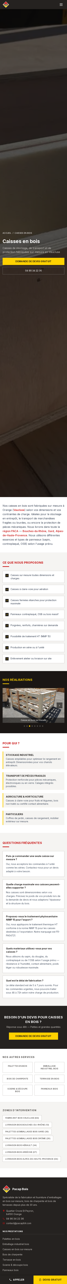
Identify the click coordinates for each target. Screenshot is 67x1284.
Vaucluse (19, 510)
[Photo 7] (40, 726)
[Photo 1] (24, 726)
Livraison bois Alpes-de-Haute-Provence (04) (31, 1159)
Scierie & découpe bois (15, 1264)
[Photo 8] (42, 726)
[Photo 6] (37, 726)
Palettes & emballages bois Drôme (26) (27, 1138)
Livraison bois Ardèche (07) (21, 1152)
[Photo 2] (27, 726)
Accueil (7, 233)
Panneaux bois (11, 1270)
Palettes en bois (11, 1238)
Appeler (18, 1279)
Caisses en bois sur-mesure (17, 1249)
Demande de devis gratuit (33, 261)
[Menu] (61, 4)
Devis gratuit (52, 1279)
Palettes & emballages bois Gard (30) (27, 1131)
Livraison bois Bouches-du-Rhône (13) (27, 1125)
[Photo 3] (29, 726)
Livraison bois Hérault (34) (21, 1145)
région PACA (10, 531)
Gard (51, 531)
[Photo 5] (34, 726)
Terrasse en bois (12, 1259)
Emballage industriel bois (16, 1244)
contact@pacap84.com (18, 1223)
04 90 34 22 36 (33, 270)
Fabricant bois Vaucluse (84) (22, 1118)
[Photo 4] (32, 726)
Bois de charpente (12, 1254)
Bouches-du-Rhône (34, 531)
